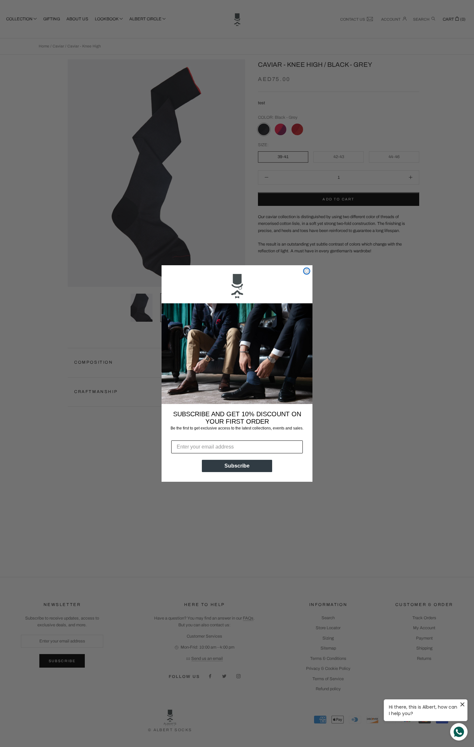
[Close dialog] (306, 271)
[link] (237, 287)
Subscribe (237, 466)
